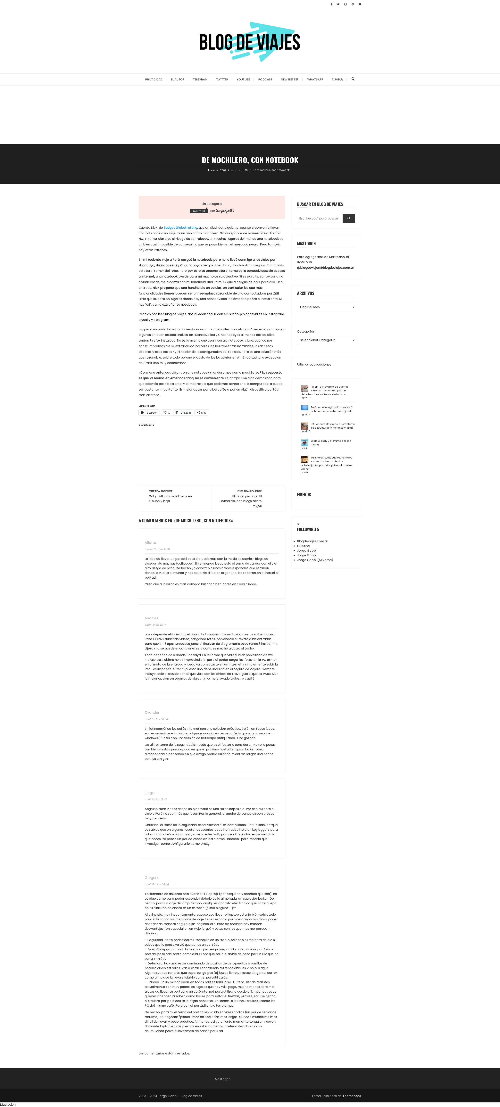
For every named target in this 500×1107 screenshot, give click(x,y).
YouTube (243, 79)
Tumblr (337, 79)
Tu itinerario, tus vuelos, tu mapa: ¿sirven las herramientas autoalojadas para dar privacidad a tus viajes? (327, 463)
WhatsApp (315, 79)
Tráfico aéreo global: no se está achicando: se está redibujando (332, 409)
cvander (152, 713)
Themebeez (352, 1096)
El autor (177, 79)
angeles (151, 618)
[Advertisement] (250, 114)
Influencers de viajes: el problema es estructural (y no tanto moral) (333, 426)
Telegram (200, 79)
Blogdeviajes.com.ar (312, 541)
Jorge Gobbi (225, 210)
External (303, 546)
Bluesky (144, 320)
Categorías (306, 331)
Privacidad (153, 79)
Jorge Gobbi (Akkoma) (315, 560)
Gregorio (152, 878)
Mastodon (222, 1079)
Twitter (222, 79)
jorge (149, 793)
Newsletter (290, 79)
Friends (304, 494)
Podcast (265, 79)
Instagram (276, 314)
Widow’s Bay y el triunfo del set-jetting (331, 443)
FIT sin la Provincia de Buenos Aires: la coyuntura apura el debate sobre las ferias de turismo (325, 390)
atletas (151, 543)
